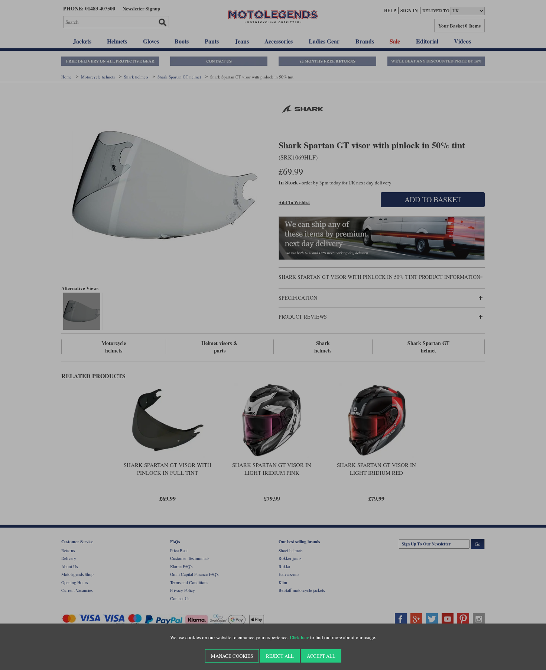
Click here (299, 637)
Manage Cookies (232, 656)
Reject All (280, 656)
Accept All (321, 656)
